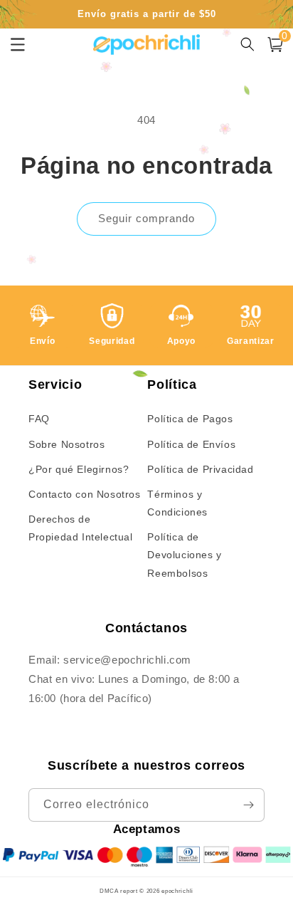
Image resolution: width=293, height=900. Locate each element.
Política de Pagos (190, 418)
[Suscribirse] (248, 805)
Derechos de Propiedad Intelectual (80, 528)
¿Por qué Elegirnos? (78, 469)
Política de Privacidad (200, 469)
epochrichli (177, 890)
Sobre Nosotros (66, 444)
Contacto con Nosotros (84, 494)
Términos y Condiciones (177, 503)
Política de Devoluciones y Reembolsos (184, 554)
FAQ (39, 418)
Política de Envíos (191, 444)
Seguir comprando (146, 218)
